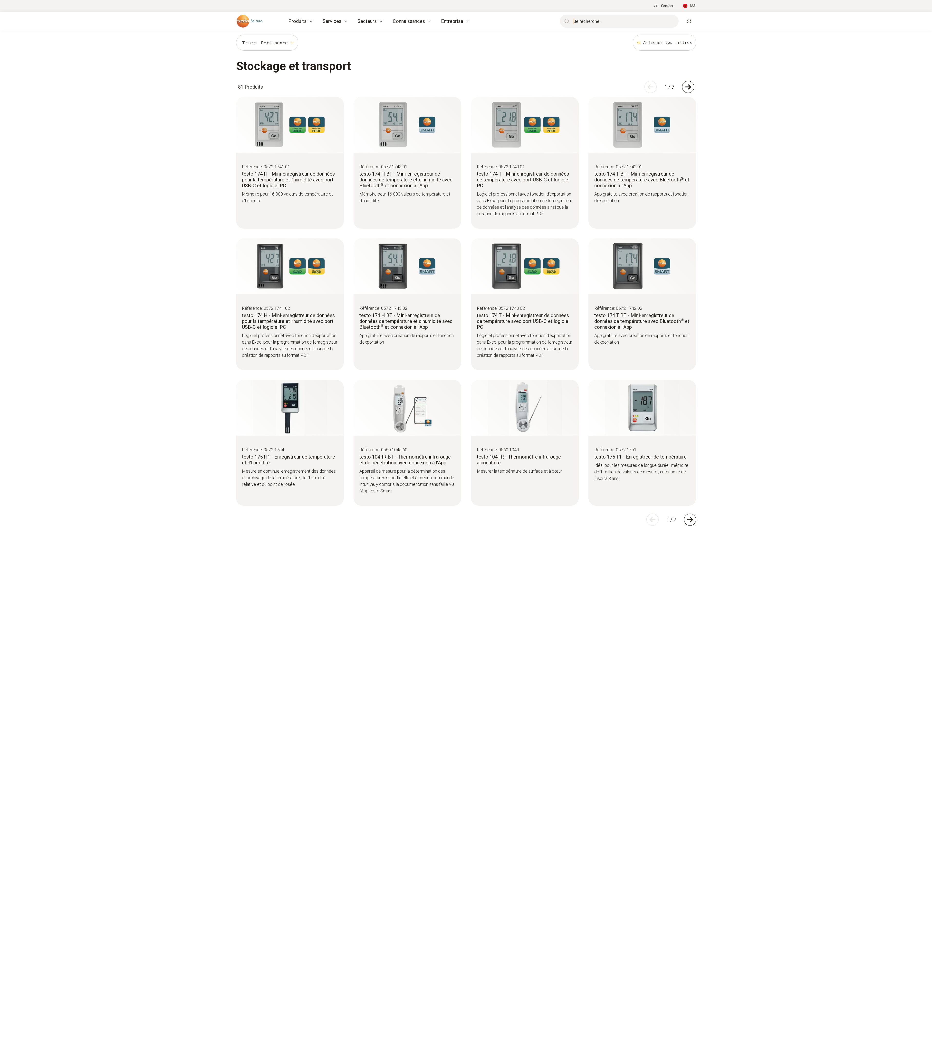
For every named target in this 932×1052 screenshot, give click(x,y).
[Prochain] (688, 87)
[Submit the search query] (566, 21)
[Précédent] (650, 87)
